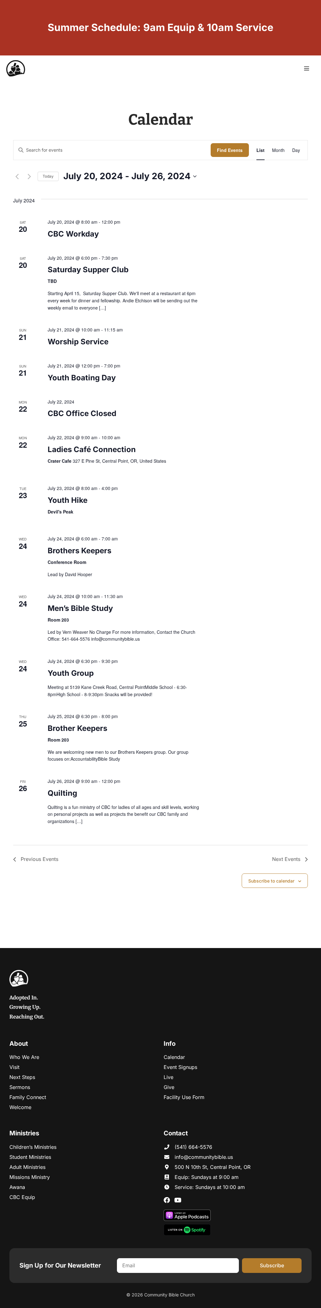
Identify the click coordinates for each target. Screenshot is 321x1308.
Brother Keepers (77, 728)
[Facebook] (167, 1200)
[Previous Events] (17, 176)
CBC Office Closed (82, 413)
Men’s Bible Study (80, 608)
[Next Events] (29, 176)
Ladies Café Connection (92, 449)
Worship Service (78, 341)
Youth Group (71, 673)
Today (48, 176)
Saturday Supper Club (88, 269)
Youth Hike (67, 500)
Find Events (230, 150)
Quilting (62, 793)
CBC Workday (73, 233)
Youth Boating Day (82, 377)
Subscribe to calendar (271, 880)
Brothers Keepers (79, 550)
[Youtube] (178, 1200)
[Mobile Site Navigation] (306, 68)
